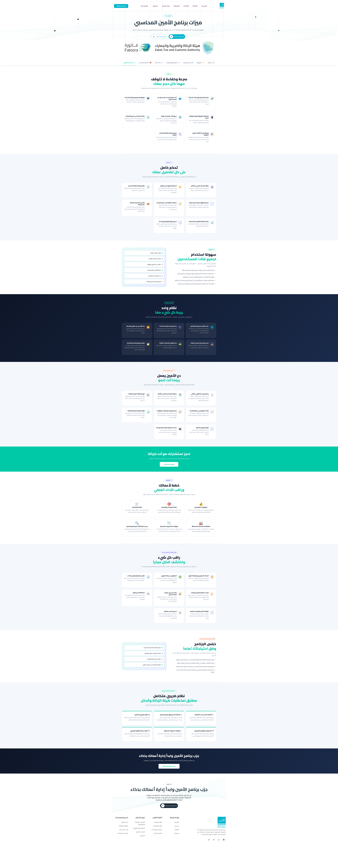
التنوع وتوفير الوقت (173, 62)
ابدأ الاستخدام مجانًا (169, 766)
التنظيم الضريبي (129, 62)
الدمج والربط (188, 62)
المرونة (211, 62)
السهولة (200, 62)
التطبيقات (176, 6)
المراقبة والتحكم (145, 62)
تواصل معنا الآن (169, 464)
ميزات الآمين (166, 6)
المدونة (155, 6)
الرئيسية (204, 6)
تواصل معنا (144, 6)
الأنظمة (195, 6)
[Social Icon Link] (224, 840)
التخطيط (158, 62)
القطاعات (186, 6)
